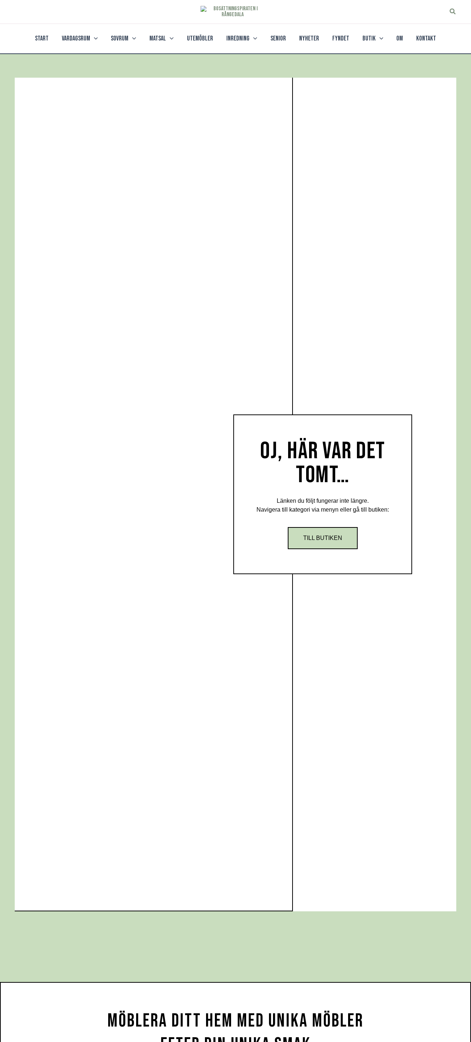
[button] (453, 12)
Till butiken (322, 538)
